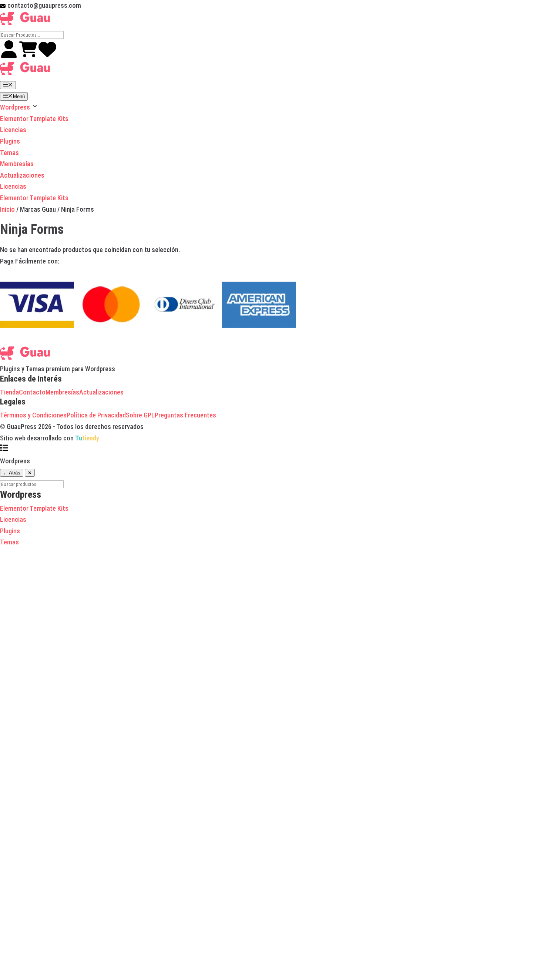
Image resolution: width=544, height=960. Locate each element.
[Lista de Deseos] (47, 56)
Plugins (10, 141)
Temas (9, 153)
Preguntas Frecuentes (185, 415)
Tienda (9, 392)
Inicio (7, 209)
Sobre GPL (140, 415)
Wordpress (15, 107)
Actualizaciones (22, 175)
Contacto (32, 392)
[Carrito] (28, 56)
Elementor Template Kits (34, 118)
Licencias (13, 130)
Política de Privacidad (96, 415)
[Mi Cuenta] (9, 56)
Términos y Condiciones (33, 415)
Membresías (17, 164)
